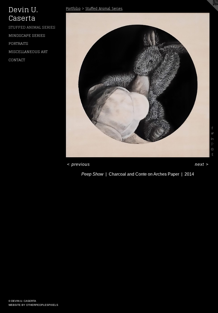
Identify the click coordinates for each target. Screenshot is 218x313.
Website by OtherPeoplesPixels (33, 304)
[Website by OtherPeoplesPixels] (207, 10)
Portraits (18, 43)
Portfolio (73, 8)
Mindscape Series (27, 35)
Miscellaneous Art (28, 51)
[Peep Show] (137, 85)
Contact (17, 60)
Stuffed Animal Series (32, 27)
